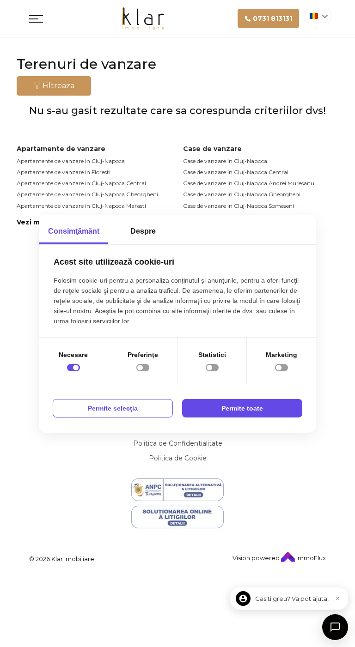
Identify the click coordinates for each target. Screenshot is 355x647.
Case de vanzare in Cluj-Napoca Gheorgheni (241, 194)
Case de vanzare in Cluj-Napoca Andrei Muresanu (248, 183)
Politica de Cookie (178, 458)
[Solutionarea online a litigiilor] (177, 517)
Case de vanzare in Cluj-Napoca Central (235, 172)
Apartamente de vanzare (61, 149)
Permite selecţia (113, 408)
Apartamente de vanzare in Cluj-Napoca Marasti (81, 205)
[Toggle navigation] (36, 18)
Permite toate (242, 408)
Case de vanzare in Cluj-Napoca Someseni (238, 205)
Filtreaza (57, 85)
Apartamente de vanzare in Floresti (63, 172)
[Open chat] (335, 627)
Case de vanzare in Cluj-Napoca (225, 160)
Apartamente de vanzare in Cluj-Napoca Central (81, 183)
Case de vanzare (212, 149)
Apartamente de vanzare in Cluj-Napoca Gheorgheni (87, 194)
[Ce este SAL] (177, 489)
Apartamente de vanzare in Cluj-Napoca (71, 160)
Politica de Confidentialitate (177, 443)
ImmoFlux (310, 558)
